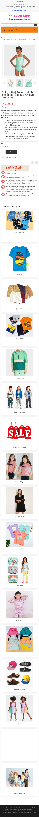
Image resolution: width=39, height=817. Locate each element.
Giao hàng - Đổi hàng (19, 6)
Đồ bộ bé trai (18, 807)
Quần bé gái (14, 812)
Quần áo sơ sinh (8, 809)
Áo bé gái (24, 809)
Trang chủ (11, 37)
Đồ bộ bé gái (12, 807)
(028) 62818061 (20, 4)
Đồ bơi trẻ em (5, 807)
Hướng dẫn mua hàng (7, 6)
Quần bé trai (20, 812)
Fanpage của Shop (19, 8)
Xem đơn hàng (25, 813)
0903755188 (20, 1)
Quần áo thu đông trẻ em (15, 813)
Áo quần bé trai (25, 807)
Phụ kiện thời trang (17, 809)
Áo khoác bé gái (8, 811)
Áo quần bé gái (33, 807)
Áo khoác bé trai (21, 811)
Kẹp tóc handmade (7, 812)
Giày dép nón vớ (30, 811)
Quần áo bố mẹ (27, 812)
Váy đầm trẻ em (30, 809)
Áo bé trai (15, 811)
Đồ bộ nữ (34, 812)
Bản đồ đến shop (30, 6)
